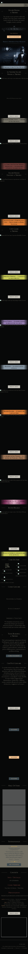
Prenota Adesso (14, 116)
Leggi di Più (14, 729)
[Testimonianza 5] (15, 861)
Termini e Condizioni (7, 948)
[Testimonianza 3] (13, 861)
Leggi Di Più (14, 548)
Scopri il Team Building (14, 655)
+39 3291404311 (14, 881)
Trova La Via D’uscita (14, 36)
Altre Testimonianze (14, 864)
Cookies (24, 948)
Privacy (17, 948)
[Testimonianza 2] (12, 861)
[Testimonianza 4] (14, 861)
